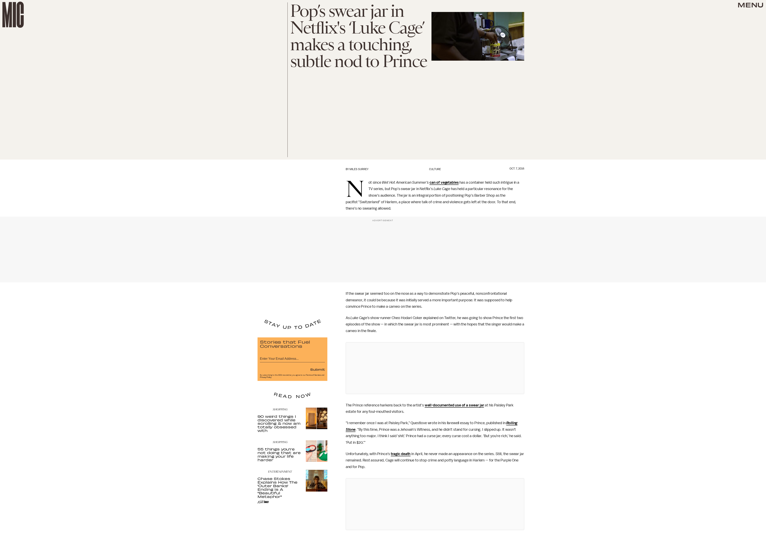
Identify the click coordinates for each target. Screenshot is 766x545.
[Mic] (13, 15)
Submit (317, 369)
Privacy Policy (265, 377)
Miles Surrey (358, 169)
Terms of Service (313, 375)
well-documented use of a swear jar (454, 405)
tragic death (401, 454)
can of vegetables (444, 182)
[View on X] (434, 368)
